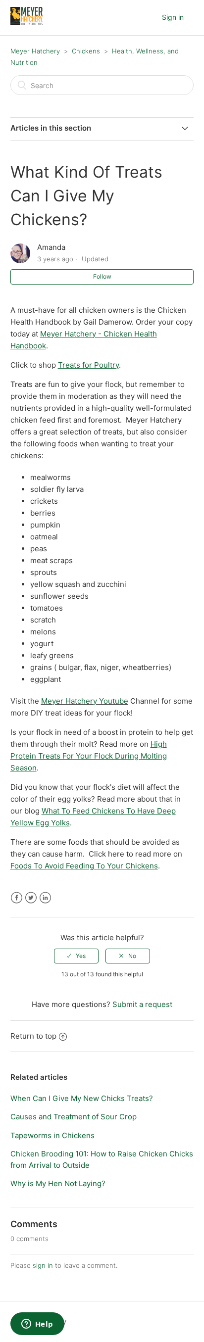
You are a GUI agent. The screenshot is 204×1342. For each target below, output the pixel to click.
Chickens (86, 51)
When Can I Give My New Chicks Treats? (81, 1098)
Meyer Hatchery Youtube (84, 701)
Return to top (33, 1036)
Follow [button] (102, 276)
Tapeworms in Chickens (52, 1135)
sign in (43, 1265)
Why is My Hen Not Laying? (57, 1183)
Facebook (16, 898)
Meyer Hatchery (35, 51)
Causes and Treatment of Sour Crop (73, 1116)
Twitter (31, 898)
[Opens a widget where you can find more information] (37, 1324)
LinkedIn (45, 898)
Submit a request (142, 1004)
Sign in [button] (173, 17)
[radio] (76, 956)
